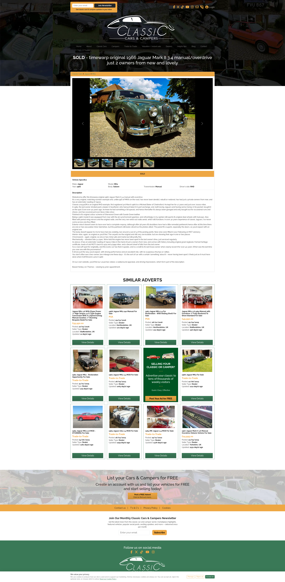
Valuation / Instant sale (151, 46)
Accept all (210, 577)
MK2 (94, 74)
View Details (87, 342)
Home (78, 46)
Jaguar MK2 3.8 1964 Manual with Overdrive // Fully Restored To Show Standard (196, 313)
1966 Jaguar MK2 (193, 375)
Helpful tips (181, 46)
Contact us (120, 508)
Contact (204, 46)
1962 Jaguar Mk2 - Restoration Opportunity (85, 376)
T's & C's (134, 508)
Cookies (166, 508)
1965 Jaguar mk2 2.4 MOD (123, 431)
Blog (193, 46)
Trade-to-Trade (130, 46)
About (89, 46)
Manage (191, 577)
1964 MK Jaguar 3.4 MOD (159, 431)
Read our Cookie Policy (108, 579)
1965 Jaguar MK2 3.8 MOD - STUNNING (84, 432)
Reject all (199, 577)
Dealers (169, 46)
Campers (115, 46)
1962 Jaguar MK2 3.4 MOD (123, 375)
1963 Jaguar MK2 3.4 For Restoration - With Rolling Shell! (160, 313)
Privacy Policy (150, 508)
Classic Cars (102, 46)
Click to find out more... (142, 496)
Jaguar (87, 74)
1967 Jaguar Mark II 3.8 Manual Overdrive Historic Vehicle (197, 432)
